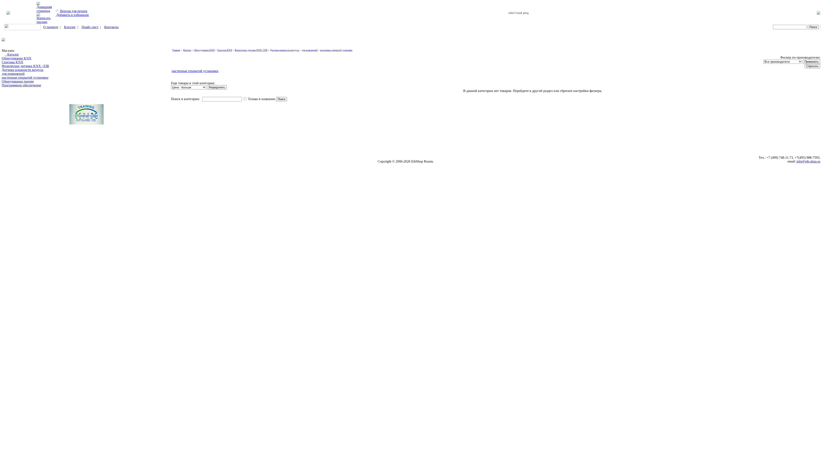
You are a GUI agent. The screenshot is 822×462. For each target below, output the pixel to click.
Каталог (70, 27)
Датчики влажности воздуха (22, 70)
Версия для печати (73, 11)
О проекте (50, 27)
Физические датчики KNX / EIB (25, 66)
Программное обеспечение (21, 85)
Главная (176, 50)
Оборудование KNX (16, 58)
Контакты (111, 27)
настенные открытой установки (25, 77)
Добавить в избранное (72, 15)
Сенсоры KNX (12, 62)
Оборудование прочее (18, 81)
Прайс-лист (90, 27)
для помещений (13, 74)
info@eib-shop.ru (808, 161)
